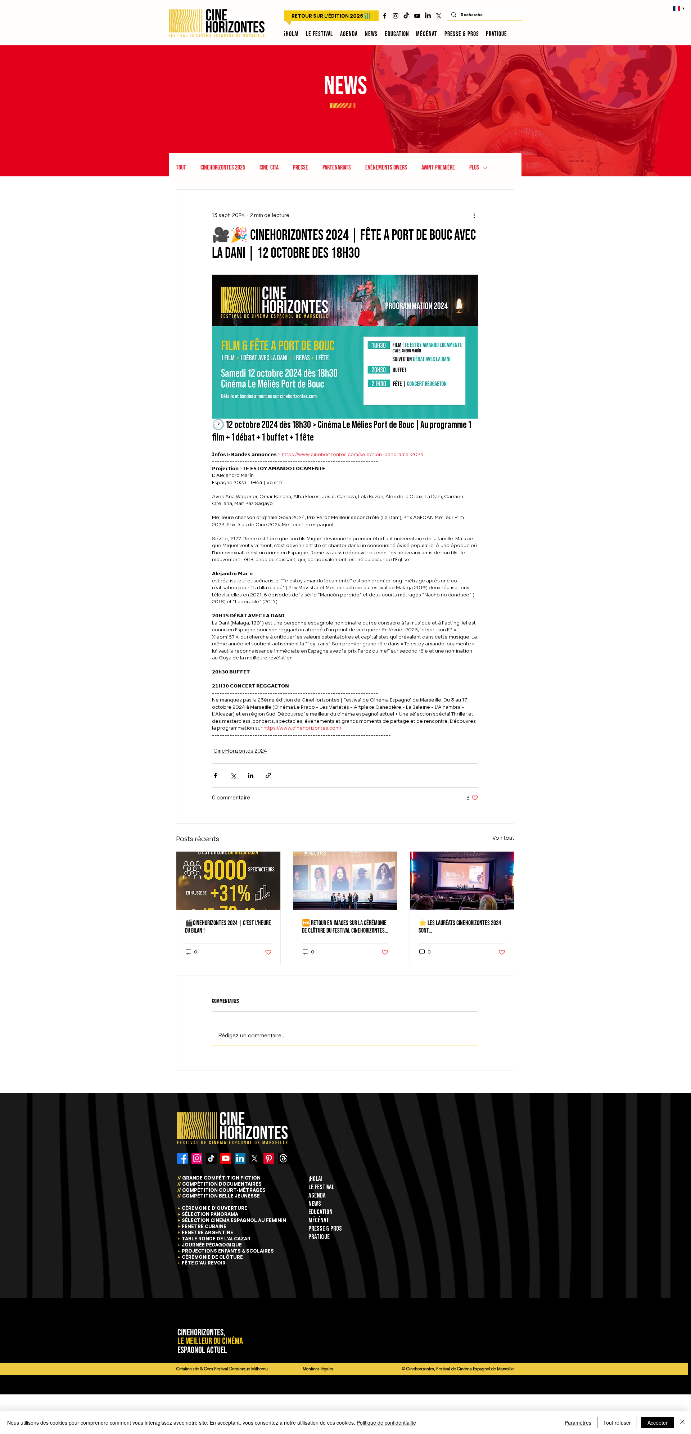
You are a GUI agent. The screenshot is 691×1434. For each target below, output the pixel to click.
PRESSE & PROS (325, 1228)
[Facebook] (182, 1158)
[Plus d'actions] (474, 215)
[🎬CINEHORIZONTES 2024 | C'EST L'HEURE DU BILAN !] (228, 881)
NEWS (314, 1203)
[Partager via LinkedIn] (250, 775)
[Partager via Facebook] (215, 775)
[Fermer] (682, 1422)
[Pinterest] (268, 1158)
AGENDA (317, 1195)
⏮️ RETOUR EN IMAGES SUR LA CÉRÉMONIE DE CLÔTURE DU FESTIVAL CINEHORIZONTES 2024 (344, 926)
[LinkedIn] (428, 15)
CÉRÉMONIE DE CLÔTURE (212, 1257)
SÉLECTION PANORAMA (210, 1214)
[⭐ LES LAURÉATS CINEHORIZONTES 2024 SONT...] (462, 881)
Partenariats (336, 167)
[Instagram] (196, 1158)
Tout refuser (617, 1422)
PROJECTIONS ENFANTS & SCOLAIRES (228, 1251)
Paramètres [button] (578, 1422)
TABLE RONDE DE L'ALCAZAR (216, 1238)
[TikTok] (406, 15)
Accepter (657, 1422)
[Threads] (283, 1158)
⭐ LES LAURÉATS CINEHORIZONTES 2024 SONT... (460, 926)
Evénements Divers (386, 167)
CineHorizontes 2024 (240, 751)
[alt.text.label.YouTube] (417, 15)
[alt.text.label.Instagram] (395, 15)
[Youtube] (225, 1158)
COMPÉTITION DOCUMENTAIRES (221, 1184)
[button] (319, 34)
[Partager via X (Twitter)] (233, 775)
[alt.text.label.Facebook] (384, 15)
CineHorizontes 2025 (222, 167)
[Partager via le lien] (268, 775)
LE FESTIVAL (321, 1187)
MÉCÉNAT (318, 1220)
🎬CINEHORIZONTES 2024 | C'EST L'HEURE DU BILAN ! (228, 926)
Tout (181, 167)
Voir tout (503, 838)
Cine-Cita (269, 167)
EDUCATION (320, 1212)
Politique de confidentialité (386, 1422)
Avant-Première (438, 167)
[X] (438, 15)
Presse (300, 167)
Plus (474, 167)
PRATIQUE (319, 1237)
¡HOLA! (315, 1179)
